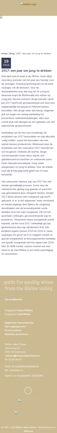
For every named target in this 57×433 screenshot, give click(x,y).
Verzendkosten (13, 299)
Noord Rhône (25, 310)
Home (4, 53)
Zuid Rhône (24, 314)
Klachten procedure (16, 334)
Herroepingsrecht (15, 326)
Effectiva (28, 431)
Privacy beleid (13, 330)
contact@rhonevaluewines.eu (22, 355)
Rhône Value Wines (26, 427)
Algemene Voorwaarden (19, 322)
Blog (11, 53)
